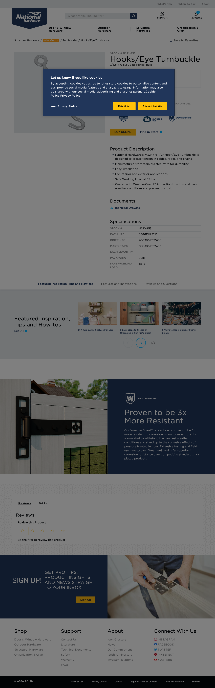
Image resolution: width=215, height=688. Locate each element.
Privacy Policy (70, 95)
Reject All (124, 106)
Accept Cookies (152, 106)
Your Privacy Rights (64, 106)
